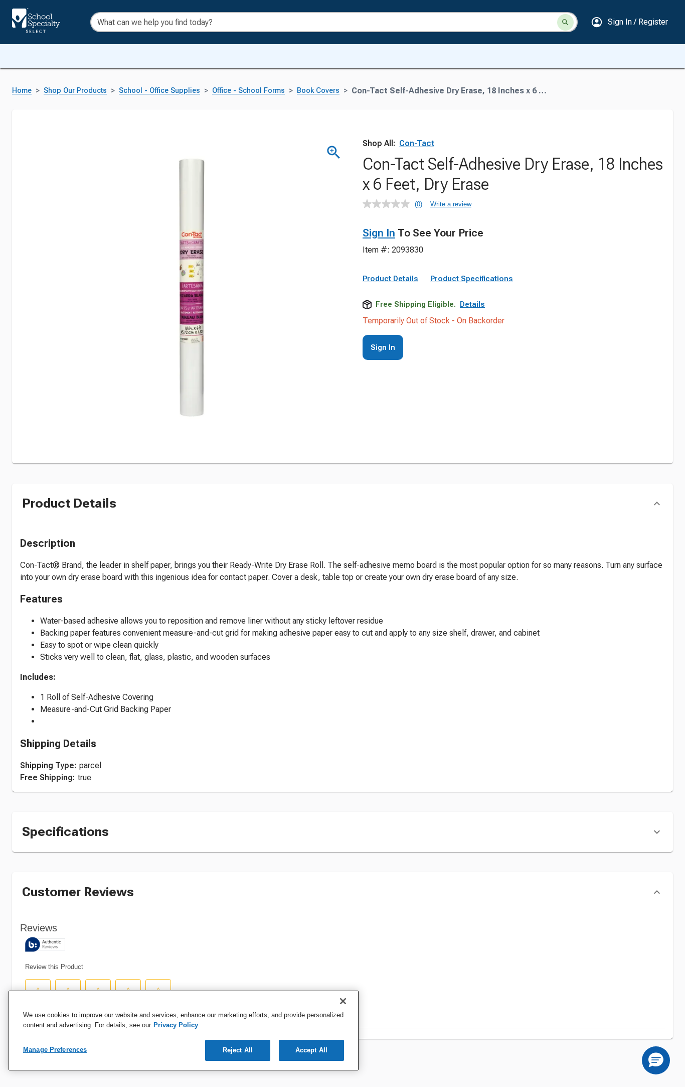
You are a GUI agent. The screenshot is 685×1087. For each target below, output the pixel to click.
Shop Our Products (75, 90)
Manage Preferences (55, 1049)
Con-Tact (416, 143)
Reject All (238, 1050)
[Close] (343, 1001)
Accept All (311, 1050)
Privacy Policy (175, 1025)
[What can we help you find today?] (565, 22)
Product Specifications (471, 278)
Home (22, 90)
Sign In (379, 233)
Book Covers (318, 90)
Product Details (390, 278)
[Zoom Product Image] (334, 152)
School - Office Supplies (159, 90)
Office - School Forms (248, 90)
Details (472, 304)
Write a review (450, 204)
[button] (629, 22)
